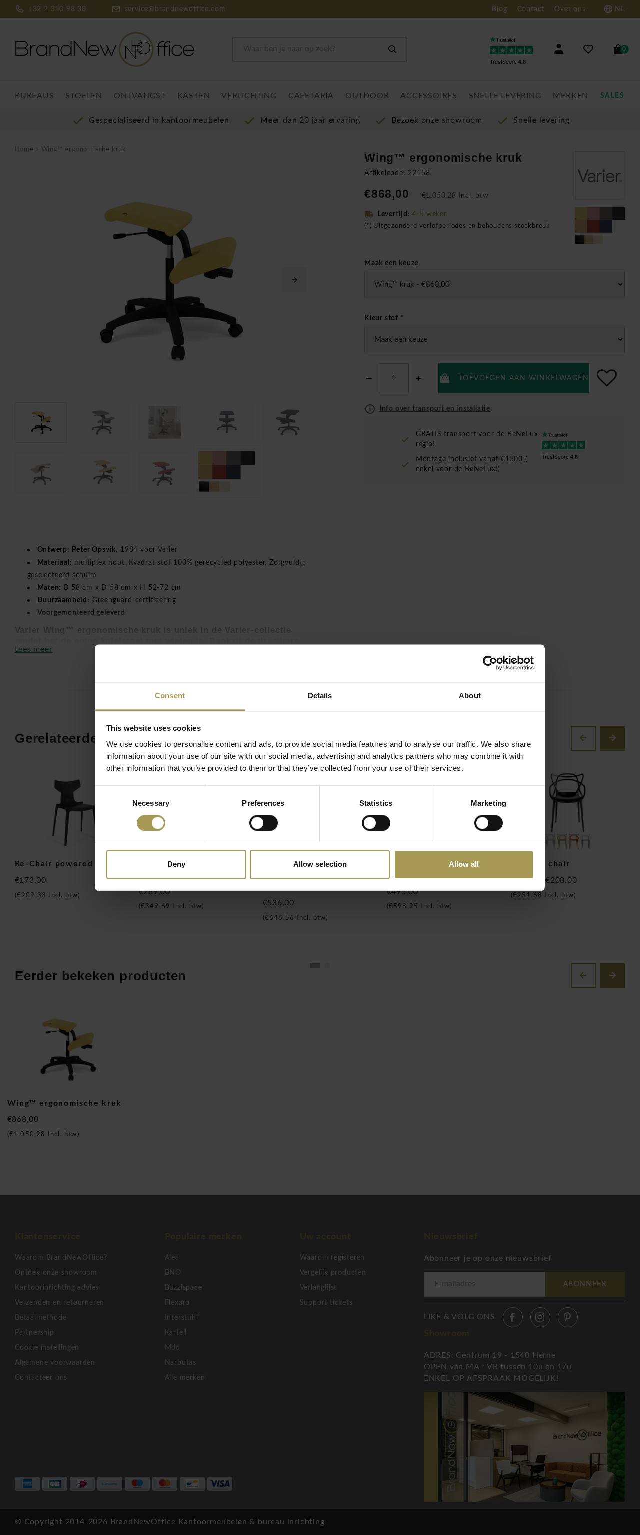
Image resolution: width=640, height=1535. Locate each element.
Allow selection (320, 864)
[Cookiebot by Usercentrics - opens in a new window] (490, 662)
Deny (177, 864)
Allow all (464, 864)
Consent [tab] (170, 695)
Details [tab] (320, 695)
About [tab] (470, 695)
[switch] (264, 823)
